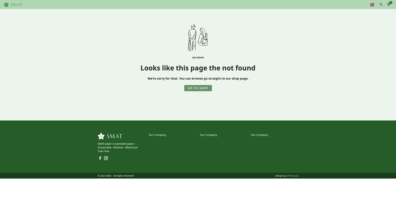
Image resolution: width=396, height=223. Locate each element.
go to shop (198, 88)
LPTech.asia (292, 175)
